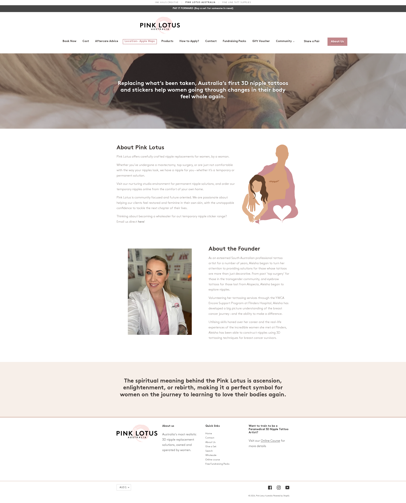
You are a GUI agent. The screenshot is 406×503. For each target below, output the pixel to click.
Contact (209, 438)
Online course (212, 460)
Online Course (270, 440)
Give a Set (210, 446)
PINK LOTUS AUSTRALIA (200, 2)
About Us (210, 442)
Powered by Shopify (281, 496)
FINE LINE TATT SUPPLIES (236, 2)
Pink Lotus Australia (264, 496)
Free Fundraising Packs (217, 464)
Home (208, 433)
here (141, 221)
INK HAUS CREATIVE (167, 2)
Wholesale (210, 455)
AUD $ (123, 487)
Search (209, 451)
